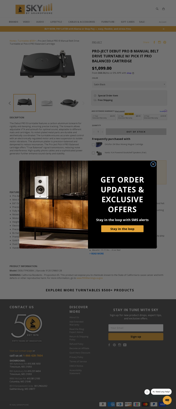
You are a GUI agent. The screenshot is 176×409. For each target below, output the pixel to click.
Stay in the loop (122, 229)
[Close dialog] (153, 164)
